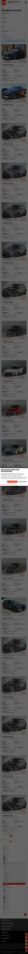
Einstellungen (22, 481)
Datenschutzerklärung (5, 484)
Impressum (13, 484)
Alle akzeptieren (12, 481)
